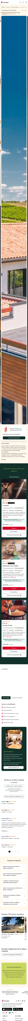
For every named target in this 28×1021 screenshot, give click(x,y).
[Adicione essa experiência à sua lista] (25, 480)
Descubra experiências (14, 437)
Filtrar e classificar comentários (13, 796)
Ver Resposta (4, 831)
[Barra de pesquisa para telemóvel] (20, 2)
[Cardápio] (26, 2)
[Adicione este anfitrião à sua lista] (25, 10)
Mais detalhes (14, 531)
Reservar (14, 528)
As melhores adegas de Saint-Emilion (12, 954)
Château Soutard (6, 936)
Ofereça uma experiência (13, 535)
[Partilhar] (23, 10)
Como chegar (6, 697)
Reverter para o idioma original (14, 786)
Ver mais (4, 459)
